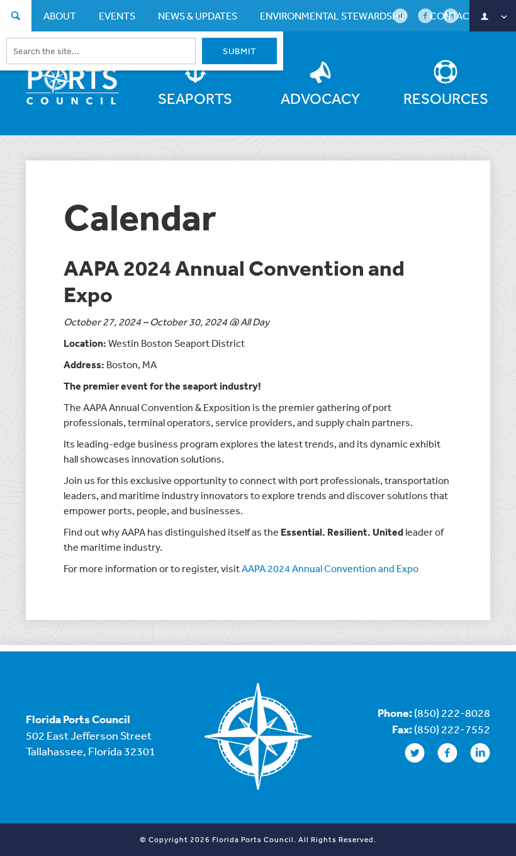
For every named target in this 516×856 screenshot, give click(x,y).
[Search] (15, 17)
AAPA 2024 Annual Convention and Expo (330, 568)
